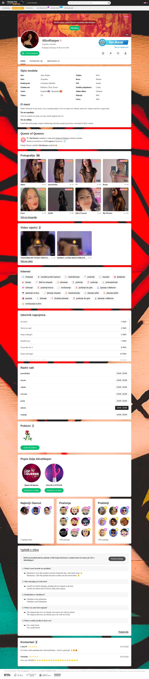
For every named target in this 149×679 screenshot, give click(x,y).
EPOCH (43, 671)
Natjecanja (54, 8)
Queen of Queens (62, 138)
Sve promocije (42, 8)
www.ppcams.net (25, 671)
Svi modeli (6, 8)
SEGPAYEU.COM (51, 671)
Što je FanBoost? (122, 47)
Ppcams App (68, 8)
